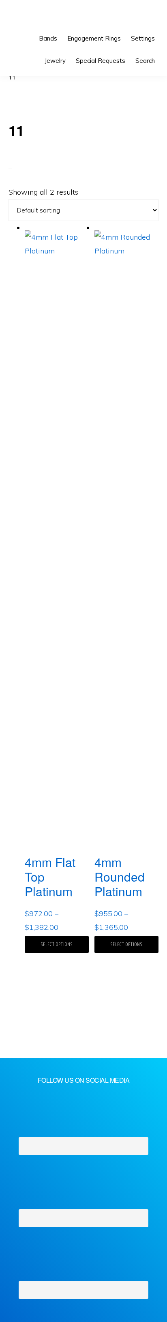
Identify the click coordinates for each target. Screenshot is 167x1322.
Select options (57, 944)
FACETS (35, 16)
